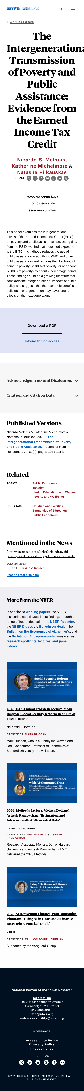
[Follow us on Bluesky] (37, 1062)
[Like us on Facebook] (54, 1062)
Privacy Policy (42, 1048)
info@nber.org (42, 1014)
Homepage (42, 1031)
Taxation (39, 487)
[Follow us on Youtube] (62, 1062)
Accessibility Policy (42, 1040)
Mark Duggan (35, 734)
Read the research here (23, 574)
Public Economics (45, 483)
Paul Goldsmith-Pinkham (44, 939)
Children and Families (48, 506)
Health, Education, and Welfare (54, 492)
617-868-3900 (42, 1010)
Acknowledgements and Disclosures (39, 380)
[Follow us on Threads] (46, 1062)
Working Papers (22, 21)
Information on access (42, 341)
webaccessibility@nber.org (42, 1018)
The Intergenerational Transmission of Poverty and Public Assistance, (39, 441)
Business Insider (32, 568)
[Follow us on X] (21, 1062)
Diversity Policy (42, 1044)
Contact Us (42, 997)
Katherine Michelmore (39, 166)
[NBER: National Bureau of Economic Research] (24, 9)
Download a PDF (42, 326)
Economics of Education (50, 510)
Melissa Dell (37, 834)
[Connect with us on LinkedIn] (29, 1062)
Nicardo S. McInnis (41, 159)
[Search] (60, 9)
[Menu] (73, 9)
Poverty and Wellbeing (48, 496)
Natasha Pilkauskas (42, 172)
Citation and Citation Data (31, 395)
